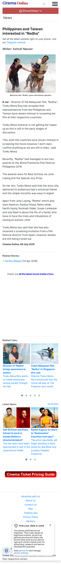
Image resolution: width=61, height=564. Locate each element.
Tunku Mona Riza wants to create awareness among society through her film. (15, 376)
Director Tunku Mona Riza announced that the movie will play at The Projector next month (44, 376)
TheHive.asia (30, 512)
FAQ (30, 508)
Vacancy (30, 521)
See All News (53, 404)
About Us (30, 500)
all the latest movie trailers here (36, 274)
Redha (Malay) (13, 261)
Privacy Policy (30, 517)
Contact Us (30, 504)
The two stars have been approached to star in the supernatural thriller (16, 440)
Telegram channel (16, 42)
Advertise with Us (30, 496)
